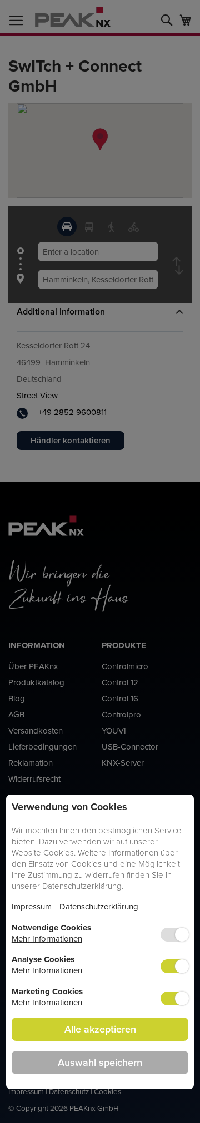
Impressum (32, 906)
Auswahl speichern (100, 1062)
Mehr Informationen (47, 938)
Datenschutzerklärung (98, 906)
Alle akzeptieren (100, 1029)
